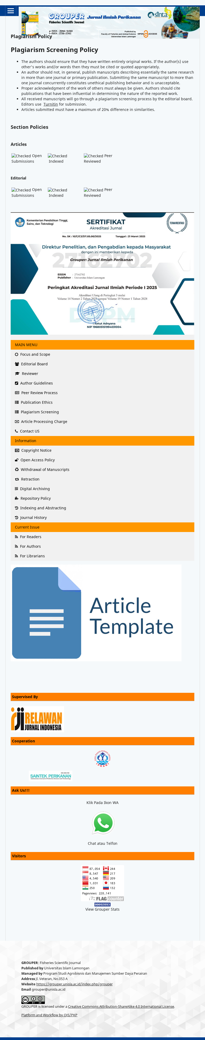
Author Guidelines (36, 383)
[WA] (103, 823)
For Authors (30, 546)
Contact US (29, 431)
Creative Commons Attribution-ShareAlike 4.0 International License (121, 1006)
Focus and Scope (34, 354)
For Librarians (32, 555)
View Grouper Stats (102, 909)
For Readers (30, 536)
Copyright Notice (36, 450)
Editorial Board (34, 363)
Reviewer (29, 373)
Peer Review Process (39, 392)
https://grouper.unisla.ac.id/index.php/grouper (74, 984)
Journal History (33, 517)
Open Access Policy (37, 459)
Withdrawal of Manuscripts (44, 469)
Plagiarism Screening (39, 411)
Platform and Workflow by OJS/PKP (49, 1015)
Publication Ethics (36, 402)
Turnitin (51, 104)
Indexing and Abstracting (42, 507)
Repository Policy (35, 498)
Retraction (30, 479)
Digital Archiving (34, 488)
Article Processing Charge (43, 421)
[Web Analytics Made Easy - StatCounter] (102, 903)
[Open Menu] (10, 10)
